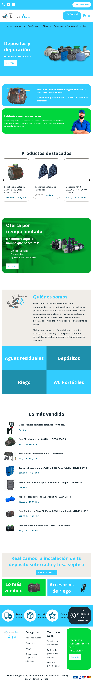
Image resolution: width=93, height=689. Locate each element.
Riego (46, 26)
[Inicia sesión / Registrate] (84, 16)
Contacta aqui (81, 4)
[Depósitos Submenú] (40, 26)
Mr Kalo (44, 678)
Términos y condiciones (52, 643)
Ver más (12, 266)
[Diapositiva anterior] (3, 179)
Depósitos (33, 26)
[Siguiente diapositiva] (89, 179)
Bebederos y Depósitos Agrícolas (70, 26)
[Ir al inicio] (16, 16)
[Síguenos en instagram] (14, 638)
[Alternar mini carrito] (89, 16)
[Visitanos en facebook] (9, 638)
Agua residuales (14, 26)
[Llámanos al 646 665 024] (3, 5)
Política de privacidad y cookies (52, 653)
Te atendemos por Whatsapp (83, 615)
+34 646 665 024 (71, 16)
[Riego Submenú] (51, 26)
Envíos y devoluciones (53, 664)
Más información (46, 572)
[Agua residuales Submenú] (25, 26)
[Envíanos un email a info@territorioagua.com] (8, 5)
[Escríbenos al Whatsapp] (13, 5)
